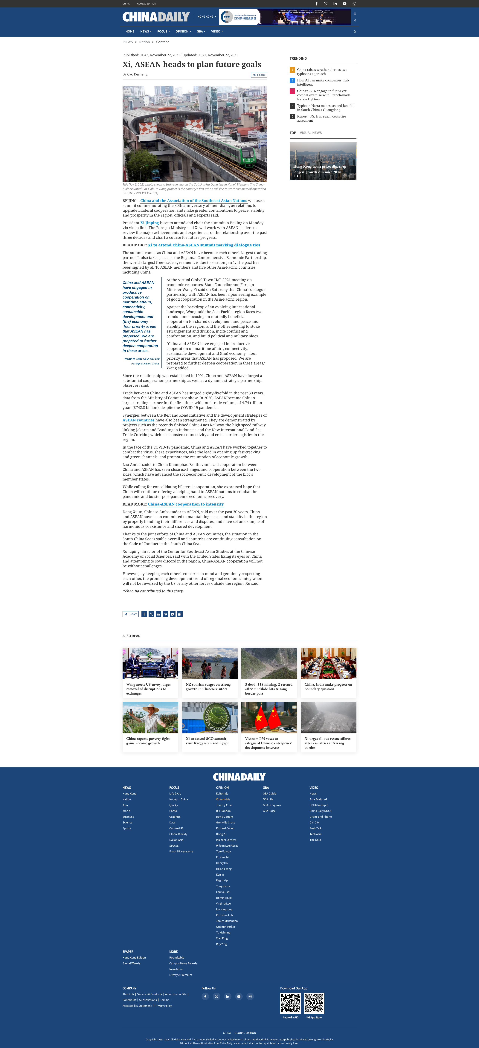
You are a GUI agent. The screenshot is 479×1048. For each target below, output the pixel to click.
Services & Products (149, 994)
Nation (144, 42)
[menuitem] (205, 17)
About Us (128, 994)
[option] (323, 161)
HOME (130, 31)
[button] (294, 176)
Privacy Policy (163, 1006)
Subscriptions (148, 1000)
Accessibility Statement (137, 1006)
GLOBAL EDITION (146, 4)
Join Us (164, 1000)
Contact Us (129, 1000)
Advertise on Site (175, 994)
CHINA (126, 4)
